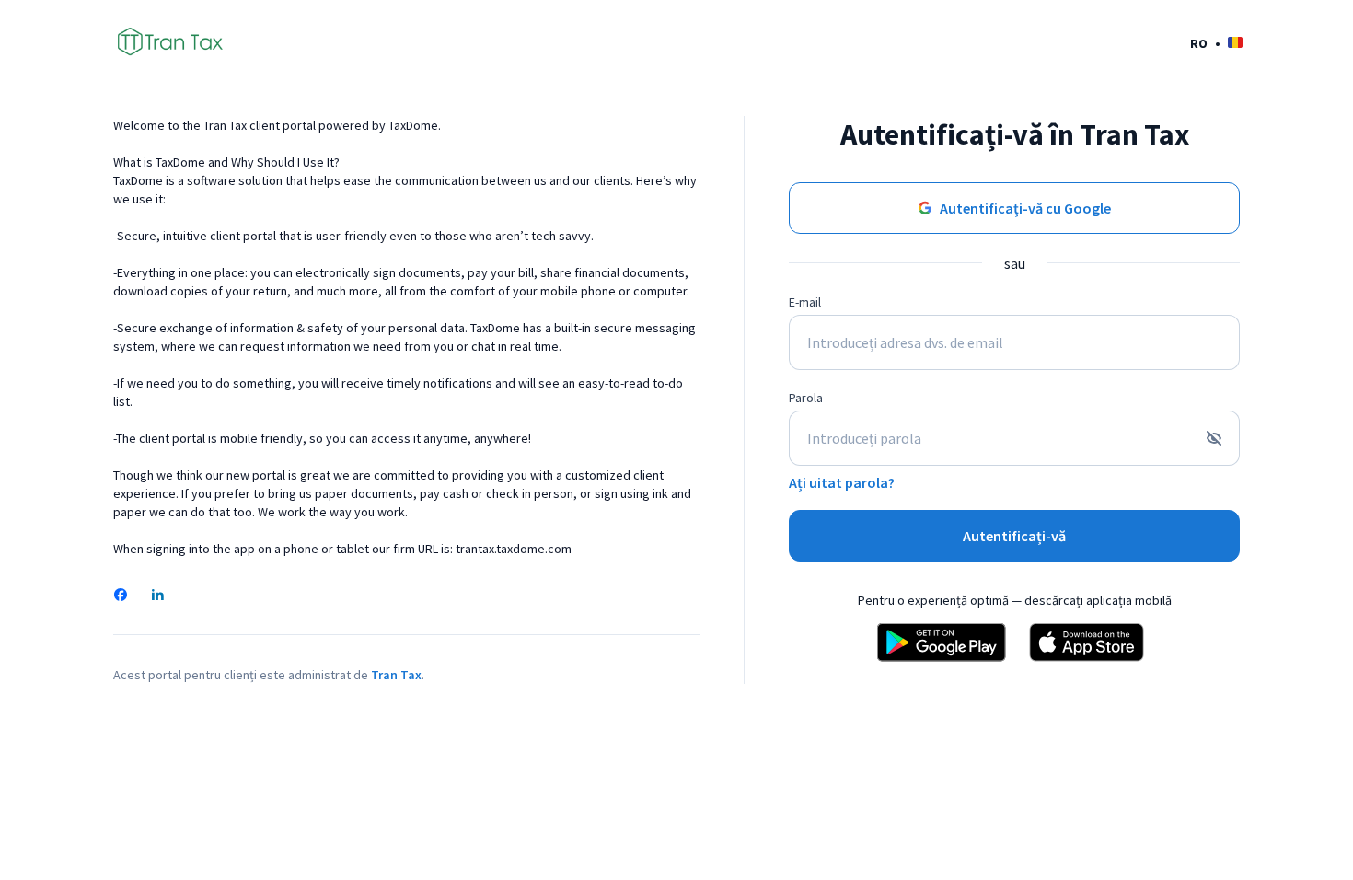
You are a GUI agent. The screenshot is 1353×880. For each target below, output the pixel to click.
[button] (1216, 42)
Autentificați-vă (1014, 536)
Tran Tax (396, 674)
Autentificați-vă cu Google (1025, 208)
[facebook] (120, 596)
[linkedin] (157, 596)
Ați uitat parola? (842, 482)
